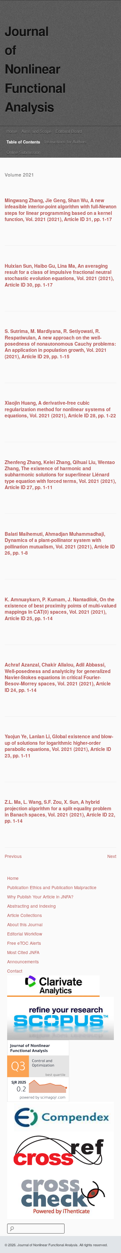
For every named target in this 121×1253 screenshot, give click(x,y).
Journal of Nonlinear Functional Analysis (35, 69)
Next (111, 856)
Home (12, 131)
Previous (13, 856)
